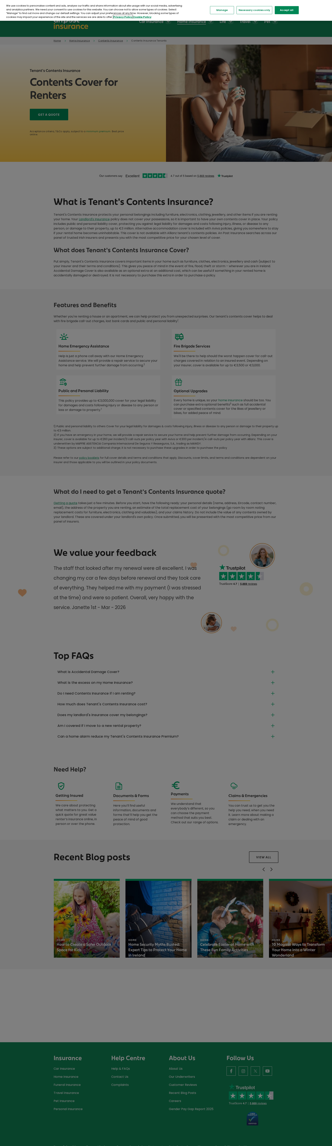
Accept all (286, 10)
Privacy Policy (123, 17)
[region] (166, 10)
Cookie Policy (142, 17)
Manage (222, 10)
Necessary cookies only (254, 10)
